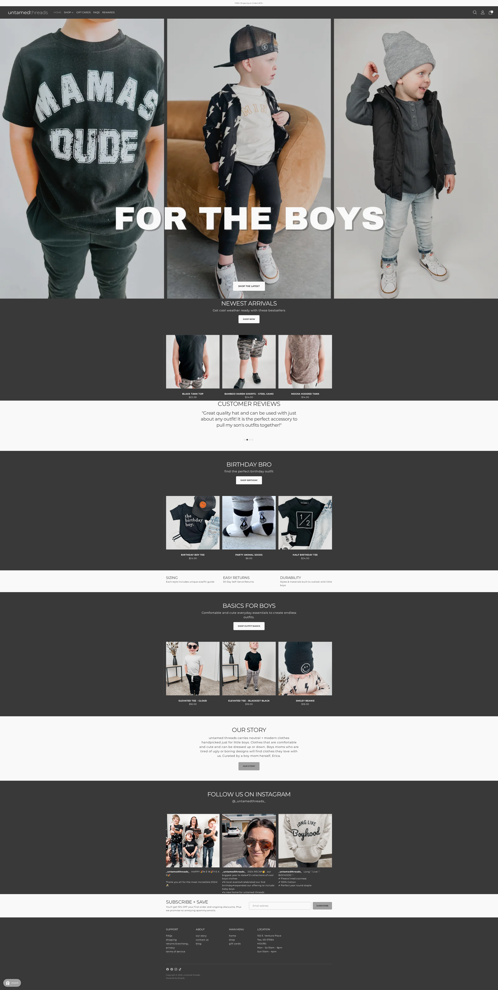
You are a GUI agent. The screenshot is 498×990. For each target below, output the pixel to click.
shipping (171, 939)
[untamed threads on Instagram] (175, 970)
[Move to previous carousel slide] (163, 364)
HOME (57, 12)
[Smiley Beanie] (305, 668)
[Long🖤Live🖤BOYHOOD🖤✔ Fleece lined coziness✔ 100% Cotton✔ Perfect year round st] (305, 840)
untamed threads (191, 975)
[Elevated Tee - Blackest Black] (249, 668)
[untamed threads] (28, 12)
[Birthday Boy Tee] (193, 522)
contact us (202, 939)
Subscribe (322, 905)
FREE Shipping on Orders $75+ (249, 3)
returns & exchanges (178, 943)
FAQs (96, 12)
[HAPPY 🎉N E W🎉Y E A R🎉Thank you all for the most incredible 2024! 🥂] (193, 840)
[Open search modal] (475, 12)
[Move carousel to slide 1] (244, 440)
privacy (170, 947)
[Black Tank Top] (193, 361)
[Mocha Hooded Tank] (305, 361)
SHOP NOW (249, 319)
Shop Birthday (249, 480)
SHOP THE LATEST (249, 286)
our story (201, 935)
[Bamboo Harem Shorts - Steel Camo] (249, 361)
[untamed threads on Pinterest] (171, 970)
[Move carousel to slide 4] (252, 440)
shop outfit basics (249, 626)
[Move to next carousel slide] (334, 364)
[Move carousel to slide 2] (247, 440)
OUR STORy (249, 766)
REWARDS (108, 12)
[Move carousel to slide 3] (250, 440)
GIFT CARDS (83, 12)
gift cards (235, 943)
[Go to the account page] (482, 12)
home (232, 935)
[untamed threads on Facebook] (167, 970)
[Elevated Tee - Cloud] (193, 668)
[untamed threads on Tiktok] (180, 970)
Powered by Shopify (175, 978)
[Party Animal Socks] (249, 522)
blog (198, 943)
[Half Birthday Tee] (305, 522)
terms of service (175, 951)
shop (232, 939)
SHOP (67, 12)
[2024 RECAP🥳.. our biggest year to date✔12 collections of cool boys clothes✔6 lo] (249, 840)
